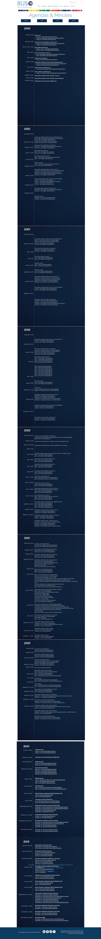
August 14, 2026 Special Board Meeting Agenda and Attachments (51, 73)
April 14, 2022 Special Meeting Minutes (44, 461)
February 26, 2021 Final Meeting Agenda (44, 561)
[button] (39, 6)
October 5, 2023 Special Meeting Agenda (44, 406)
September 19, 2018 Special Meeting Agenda (46, 895)
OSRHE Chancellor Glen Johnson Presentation (45, 566)
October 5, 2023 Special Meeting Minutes (44, 408)
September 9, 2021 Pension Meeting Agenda (45, 623)
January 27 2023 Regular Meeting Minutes (44, 342)
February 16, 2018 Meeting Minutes (44, 863)
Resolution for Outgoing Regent (42, 593)
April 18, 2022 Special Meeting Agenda (43, 472)
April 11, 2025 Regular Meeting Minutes (44, 158)
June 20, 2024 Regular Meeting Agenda (44, 271)
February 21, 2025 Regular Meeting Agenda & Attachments (48, 146)
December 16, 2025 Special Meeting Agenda (45, 197)
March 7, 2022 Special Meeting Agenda (44, 454)
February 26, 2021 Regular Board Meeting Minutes (46, 562)
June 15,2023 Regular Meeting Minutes (43, 383)
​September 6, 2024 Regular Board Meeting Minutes (46, 282)
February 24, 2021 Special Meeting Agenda (44, 555)
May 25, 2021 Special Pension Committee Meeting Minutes (48, 612)
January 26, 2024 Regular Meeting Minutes (44, 244)
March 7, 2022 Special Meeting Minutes (44, 456)
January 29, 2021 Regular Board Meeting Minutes (46, 546)
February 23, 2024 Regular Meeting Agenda (45, 249)
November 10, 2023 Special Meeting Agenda (45, 418)
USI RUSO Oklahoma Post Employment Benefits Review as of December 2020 (52, 580)
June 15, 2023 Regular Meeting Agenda (43, 382)
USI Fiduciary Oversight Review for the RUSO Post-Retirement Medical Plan (52, 607)
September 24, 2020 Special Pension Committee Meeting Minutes (50, 702)
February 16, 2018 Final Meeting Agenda (45, 860)
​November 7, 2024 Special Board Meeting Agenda (46, 300)
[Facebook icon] (47, 931)
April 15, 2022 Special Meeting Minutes (44, 467)
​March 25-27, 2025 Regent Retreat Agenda (44, 152)
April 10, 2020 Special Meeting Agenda (43, 673)
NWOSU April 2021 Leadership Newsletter (44, 597)
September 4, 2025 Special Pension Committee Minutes (47, 172)
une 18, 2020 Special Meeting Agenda (43, 690)
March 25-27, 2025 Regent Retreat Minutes (44, 153)
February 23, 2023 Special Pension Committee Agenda (47, 350)
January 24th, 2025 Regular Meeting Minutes (45, 139)
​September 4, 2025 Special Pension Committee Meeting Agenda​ (49, 170)
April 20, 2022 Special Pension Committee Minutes (46, 479)
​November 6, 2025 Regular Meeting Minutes (45, 191)
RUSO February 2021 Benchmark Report (44, 564)
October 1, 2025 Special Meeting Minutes (44, 182)
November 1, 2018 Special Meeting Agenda (46, 907)
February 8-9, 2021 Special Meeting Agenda (45, 550)
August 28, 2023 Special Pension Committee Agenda (47, 389)
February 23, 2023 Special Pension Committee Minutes (47, 351)
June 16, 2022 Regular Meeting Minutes (44, 505)
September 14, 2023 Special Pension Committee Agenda (47, 398)
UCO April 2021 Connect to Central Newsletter (45, 600)
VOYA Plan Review (39, 611)
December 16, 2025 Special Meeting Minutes (45, 199)
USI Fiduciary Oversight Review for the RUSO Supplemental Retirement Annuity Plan (54, 608)
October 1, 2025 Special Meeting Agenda (44, 180)
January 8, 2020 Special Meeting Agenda (44, 650)
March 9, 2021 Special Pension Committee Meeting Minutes (48, 586)
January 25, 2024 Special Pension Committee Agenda (47, 240)
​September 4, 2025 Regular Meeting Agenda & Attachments (48, 173)
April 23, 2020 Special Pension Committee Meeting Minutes (48, 681)
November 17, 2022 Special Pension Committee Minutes (47, 526)
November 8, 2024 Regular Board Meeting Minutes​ (46, 304)
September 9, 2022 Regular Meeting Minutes (45, 512)
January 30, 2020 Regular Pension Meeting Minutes (46, 662)
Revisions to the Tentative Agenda (44, 854)
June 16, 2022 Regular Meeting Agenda (43, 503)
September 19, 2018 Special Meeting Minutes (46, 899)
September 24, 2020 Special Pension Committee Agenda (47, 701)
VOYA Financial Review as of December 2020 (45, 585)
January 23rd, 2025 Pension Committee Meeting (46, 141)
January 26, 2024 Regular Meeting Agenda (44, 243)
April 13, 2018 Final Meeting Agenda (44, 869)
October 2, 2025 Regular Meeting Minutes (44, 184)
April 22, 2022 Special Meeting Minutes (44, 485)
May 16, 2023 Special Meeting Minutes (43, 373)
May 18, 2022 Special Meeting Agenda (43, 497)
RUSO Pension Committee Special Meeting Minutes (48, 848)
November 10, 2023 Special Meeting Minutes (45, 420)
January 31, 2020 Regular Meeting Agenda (44, 663)
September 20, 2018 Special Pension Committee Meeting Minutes (52, 902)
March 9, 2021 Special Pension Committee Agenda (46, 576)
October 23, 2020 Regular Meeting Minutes (44, 708)
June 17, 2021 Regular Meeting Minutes (44, 619)
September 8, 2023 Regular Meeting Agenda (45, 395)
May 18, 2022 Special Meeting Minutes (43, 499)
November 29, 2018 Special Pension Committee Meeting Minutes (52, 920)
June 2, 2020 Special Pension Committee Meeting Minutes (48, 686)
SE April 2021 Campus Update (41, 598)
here (82, 933)
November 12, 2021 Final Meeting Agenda (44, 636)
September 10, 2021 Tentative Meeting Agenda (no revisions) (49, 624)
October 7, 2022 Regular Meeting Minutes (44, 518)
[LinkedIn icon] (44, 931)
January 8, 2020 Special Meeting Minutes (44, 651)
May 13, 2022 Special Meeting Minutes (43, 492)
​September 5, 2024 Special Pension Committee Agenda (47, 278)
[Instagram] (50, 931)
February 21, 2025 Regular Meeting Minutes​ (45, 148)
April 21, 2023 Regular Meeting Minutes (44, 359)
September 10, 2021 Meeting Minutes (43, 625)
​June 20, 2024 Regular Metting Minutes (44, 272)
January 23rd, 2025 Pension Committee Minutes (46, 142)
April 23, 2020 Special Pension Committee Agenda (46, 679)
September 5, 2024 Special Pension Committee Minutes (47, 279)
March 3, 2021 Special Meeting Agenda (44, 570)
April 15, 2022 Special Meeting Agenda (43, 465)
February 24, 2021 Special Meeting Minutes (45, 557)
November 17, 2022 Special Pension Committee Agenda (47, 522)
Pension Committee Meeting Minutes (44, 878)
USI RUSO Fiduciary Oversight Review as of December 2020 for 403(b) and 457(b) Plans (54, 578)
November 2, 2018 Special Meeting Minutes (46, 914)
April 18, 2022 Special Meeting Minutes (44, 473)
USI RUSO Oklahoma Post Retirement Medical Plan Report (48, 609)
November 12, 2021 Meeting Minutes (43, 637)
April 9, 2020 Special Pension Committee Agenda (46, 671)
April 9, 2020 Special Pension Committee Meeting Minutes (48, 675)
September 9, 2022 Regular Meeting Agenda (45, 511)
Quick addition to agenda (40, 617)
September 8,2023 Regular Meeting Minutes (45, 397)
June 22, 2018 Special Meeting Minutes (45, 890)
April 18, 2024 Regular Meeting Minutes (44, 259)
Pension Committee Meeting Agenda (44, 876)
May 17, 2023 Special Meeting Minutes (43, 375)
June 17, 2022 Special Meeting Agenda (43, 504)
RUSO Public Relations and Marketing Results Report (47, 592)
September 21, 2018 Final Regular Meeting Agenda (48, 898)
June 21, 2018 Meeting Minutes (43, 884)
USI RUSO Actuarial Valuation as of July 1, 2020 (45, 577)
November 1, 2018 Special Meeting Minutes (46, 908)
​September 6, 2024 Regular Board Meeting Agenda (46, 280)
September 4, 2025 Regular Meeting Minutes (45, 174)
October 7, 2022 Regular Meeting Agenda (44, 516)
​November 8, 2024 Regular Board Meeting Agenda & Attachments (50, 303)
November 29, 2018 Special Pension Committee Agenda (49, 919)
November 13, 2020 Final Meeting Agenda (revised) (46, 712)
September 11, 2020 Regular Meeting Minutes (45, 697)
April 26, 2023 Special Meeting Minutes (44, 362)
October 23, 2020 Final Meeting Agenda (44, 706)
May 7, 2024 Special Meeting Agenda (43, 264)
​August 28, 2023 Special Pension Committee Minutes (47, 390)
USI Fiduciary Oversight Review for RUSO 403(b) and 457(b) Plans (49, 605)
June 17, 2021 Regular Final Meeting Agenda (45, 616)
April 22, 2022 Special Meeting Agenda (43, 484)
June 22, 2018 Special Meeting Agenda (44, 889)
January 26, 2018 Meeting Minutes (43, 855)
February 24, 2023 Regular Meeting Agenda (45, 352)
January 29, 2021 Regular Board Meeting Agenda (46, 545)
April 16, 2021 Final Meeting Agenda (43, 590)
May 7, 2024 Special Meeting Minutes (43, 265)
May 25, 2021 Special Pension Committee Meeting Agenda (48, 604)
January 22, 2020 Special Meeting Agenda (44, 655)
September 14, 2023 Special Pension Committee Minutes (48, 399)
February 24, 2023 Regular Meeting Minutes (45, 354)
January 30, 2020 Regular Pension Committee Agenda (47, 661)
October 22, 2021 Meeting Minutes (43, 631)
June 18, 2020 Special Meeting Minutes (43, 692)
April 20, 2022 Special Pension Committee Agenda (46, 477)
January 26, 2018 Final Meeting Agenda (45, 852)
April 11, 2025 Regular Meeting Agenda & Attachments (47, 157)
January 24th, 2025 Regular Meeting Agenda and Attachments (49, 138)
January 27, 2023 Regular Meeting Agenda (44, 340)
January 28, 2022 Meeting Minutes (42, 438)
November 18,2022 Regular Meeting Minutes (45, 524)
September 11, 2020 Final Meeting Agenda (44, 696)
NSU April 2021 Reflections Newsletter (43, 596)
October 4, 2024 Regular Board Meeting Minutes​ (46, 290)
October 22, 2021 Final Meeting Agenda (44, 629)
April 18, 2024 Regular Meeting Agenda (44, 257)
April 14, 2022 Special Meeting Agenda (43, 460)
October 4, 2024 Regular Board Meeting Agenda (46, 288)
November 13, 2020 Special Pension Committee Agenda (47, 717)
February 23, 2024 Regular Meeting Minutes (45, 251)
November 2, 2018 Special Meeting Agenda (46, 913)
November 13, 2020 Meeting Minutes (43, 713)
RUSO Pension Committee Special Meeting (46, 846)
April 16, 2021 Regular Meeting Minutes (44, 601)
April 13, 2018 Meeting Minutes (43, 872)
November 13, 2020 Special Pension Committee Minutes (47, 718)
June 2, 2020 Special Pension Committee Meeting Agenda (48, 685)
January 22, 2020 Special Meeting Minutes (44, 657)
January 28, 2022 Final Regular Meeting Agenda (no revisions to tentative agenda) (53, 437)
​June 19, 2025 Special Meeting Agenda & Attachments (47, 164)
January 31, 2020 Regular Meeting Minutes (44, 665)
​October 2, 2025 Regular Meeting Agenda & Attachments (48, 181)
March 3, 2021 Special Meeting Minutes (44, 572)
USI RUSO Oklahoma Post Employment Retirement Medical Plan (49, 584)
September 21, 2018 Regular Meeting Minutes (47, 901)
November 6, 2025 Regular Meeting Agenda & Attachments (48, 189)
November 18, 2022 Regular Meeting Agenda (45, 523)
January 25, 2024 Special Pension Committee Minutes (47, 241)
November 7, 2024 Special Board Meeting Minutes (46, 302)
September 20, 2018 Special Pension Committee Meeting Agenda (52, 896)
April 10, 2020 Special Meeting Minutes (44, 674)
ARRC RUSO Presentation (40, 565)
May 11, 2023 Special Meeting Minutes (43, 370)
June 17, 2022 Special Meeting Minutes (43, 507)
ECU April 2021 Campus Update (42, 594)
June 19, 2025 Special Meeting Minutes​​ (43, 165)
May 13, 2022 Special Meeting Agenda (43, 491)
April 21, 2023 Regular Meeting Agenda (44, 358)
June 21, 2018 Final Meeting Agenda (44, 883)
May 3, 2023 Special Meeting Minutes (43, 367)
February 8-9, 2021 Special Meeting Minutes (45, 551)
